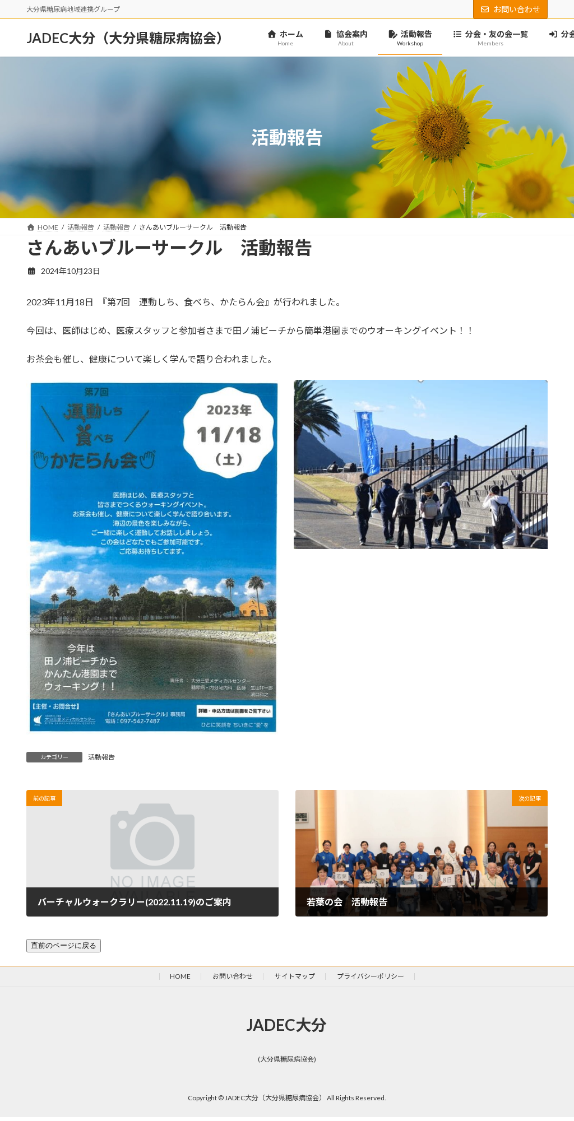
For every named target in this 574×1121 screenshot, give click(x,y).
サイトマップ (295, 976)
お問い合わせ (516, 9)
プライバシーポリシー (370, 976)
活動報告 (101, 757)
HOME (180, 976)
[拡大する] (265, 394)
